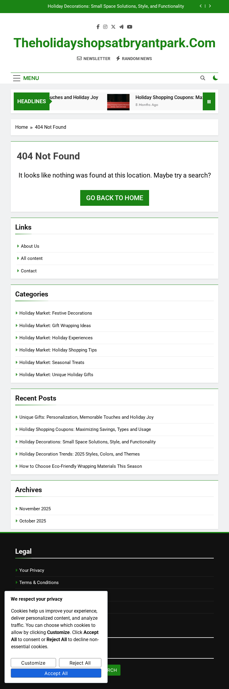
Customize (33, 663)
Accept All (56, 673)
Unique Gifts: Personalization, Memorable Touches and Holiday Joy (86, 417)
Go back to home (114, 198)
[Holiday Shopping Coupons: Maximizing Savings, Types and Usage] (114, 105)
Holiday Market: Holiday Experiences (56, 337)
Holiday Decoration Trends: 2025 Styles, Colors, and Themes (79, 454)
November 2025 (35, 508)
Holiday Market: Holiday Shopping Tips (58, 350)
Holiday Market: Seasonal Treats (51, 362)
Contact (29, 271)
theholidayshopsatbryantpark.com (114, 42)
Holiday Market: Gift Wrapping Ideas (55, 325)
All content (32, 258)
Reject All (80, 663)
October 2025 (32, 521)
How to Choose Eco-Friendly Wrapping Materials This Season (80, 466)
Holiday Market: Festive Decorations (55, 313)
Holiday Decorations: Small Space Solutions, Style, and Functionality (116, 6)
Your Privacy (31, 570)
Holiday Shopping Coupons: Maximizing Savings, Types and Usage (85, 429)
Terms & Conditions (39, 582)
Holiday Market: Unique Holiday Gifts (56, 374)
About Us (30, 246)
